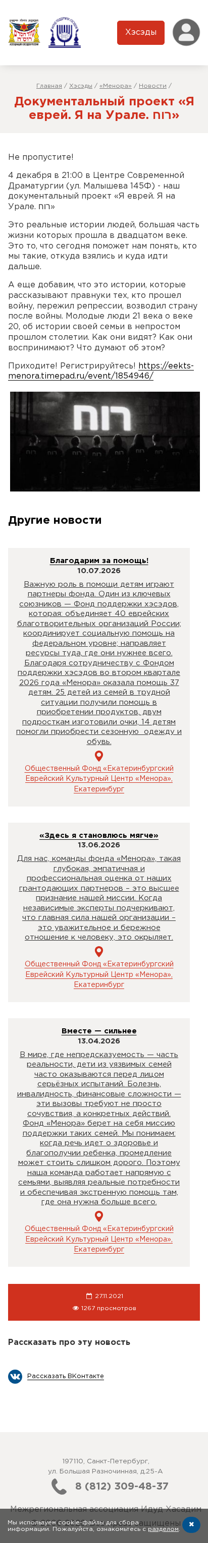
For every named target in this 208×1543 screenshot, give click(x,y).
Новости (153, 86)
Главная (49, 86)
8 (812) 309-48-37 (122, 1486)
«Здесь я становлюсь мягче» (99, 835)
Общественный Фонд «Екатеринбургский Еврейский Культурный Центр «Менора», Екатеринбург (99, 779)
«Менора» (115, 86)
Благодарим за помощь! (99, 561)
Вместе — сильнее (99, 1031)
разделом (163, 1529)
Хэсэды (141, 32)
